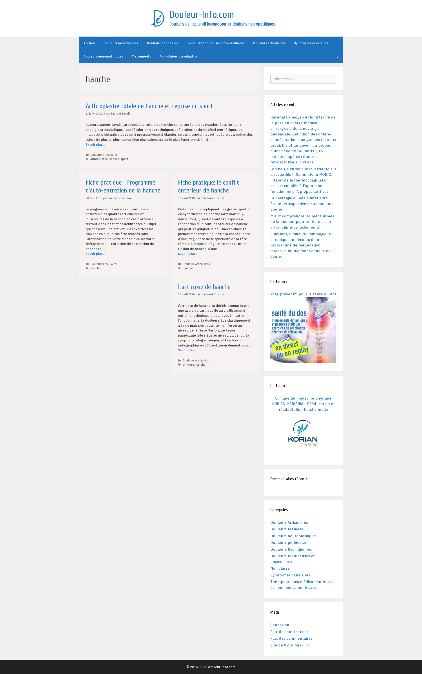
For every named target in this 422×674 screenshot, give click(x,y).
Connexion (279, 625)
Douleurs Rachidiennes (291, 549)
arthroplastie (99, 159)
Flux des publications (289, 632)
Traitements (141, 56)
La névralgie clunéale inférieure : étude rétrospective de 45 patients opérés (301, 203)
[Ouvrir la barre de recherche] (336, 56)
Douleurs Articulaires (104, 154)
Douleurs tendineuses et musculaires (215, 43)
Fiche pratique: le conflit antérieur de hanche (208, 186)
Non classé (280, 568)
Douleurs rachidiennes (121, 43)
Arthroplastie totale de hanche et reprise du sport (149, 106)
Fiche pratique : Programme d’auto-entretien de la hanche (123, 186)
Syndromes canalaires (311, 43)
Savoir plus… (95, 144)
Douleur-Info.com (201, 14)
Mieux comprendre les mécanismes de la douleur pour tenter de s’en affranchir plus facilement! (302, 222)
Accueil (89, 43)
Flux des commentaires (291, 638)
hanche (114, 159)
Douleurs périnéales (162, 43)
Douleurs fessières (287, 529)
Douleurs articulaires (269, 43)
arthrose (188, 364)
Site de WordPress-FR (289, 645)
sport (124, 159)
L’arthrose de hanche (204, 287)
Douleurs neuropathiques (103, 56)
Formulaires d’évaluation (179, 56)
